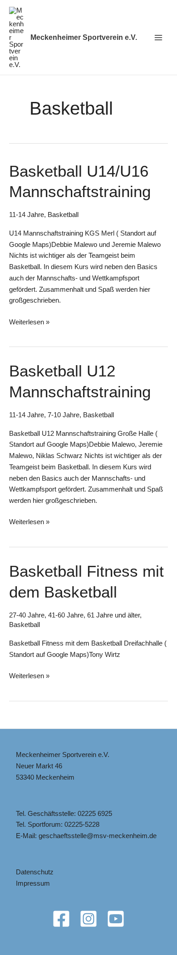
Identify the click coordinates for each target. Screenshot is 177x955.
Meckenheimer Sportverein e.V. (83, 37)
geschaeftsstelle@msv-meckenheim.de (98, 835)
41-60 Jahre (66, 615)
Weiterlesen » (29, 323)
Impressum (33, 883)
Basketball (63, 214)
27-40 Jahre (26, 615)
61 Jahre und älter (113, 615)
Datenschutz (35, 872)
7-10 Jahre (63, 415)
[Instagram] (88, 919)
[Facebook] (61, 919)
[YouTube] (116, 919)
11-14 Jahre (26, 214)
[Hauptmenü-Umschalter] (158, 37)
